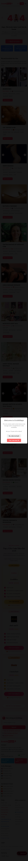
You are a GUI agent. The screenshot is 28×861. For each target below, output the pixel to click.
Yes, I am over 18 (14, 440)
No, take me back (14, 436)
